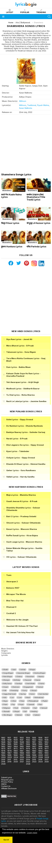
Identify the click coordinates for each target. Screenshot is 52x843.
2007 (34, 757)
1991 (34, 753)
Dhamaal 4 (11, 607)
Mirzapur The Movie (16, 594)
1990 (28, 753)
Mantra (41, 676)
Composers (6, 653)
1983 (34, 751)
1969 (47, 746)
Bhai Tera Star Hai (14, 600)
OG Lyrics (21, 557)
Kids (5, 697)
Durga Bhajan (8, 673)
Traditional (31, 105)
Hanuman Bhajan (24, 673)
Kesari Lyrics (21, 529)
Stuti (28, 715)
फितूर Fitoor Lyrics (10, 223)
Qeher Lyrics (21, 470)
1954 (3, 744)
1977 (47, 748)
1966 (28, 746)
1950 (28, 742)
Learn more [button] (32, 833)
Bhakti (6, 670)
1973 (22, 748)
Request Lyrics (7, 780)
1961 (46, 744)
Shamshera (6, 190)
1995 (9, 755)
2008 (40, 757)
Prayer (21, 704)
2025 (47, 762)
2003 (9, 757)
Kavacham (30, 676)
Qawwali (31, 704)
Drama (42, 683)
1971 (9, 748)
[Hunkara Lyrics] (13, 237)
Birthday (17, 680)
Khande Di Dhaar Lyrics (25, 464)
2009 (47, 757)
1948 (16, 742)
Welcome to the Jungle (17, 619)
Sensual (44, 708)
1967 (34, 746)
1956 (16, 744)
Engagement (28, 687)
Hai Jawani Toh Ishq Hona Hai (20, 632)
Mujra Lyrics (21, 495)
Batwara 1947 (12, 588)
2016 (40, 759)
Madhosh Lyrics (23, 388)
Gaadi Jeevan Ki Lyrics (21, 501)
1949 (22, 742)
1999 (34, 755)
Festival (40, 687)
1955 (9, 744)
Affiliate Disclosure (9, 788)
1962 (3, 746)
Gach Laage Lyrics (24, 542)
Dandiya (19, 683)
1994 (3, 755)
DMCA (3, 784)
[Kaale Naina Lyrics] (13, 185)
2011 (9, 759)
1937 (46, 738)
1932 (15, 738)
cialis (12, 724)
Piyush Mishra (43, 105)
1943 (34, 740)
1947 (9, 742)
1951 (34, 742)
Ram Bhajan (8, 676)
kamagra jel (44, 724)
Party (22, 701)
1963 (9, 746)
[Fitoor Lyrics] (13, 213)
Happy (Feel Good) (10, 694)
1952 (40, 742)
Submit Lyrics (6, 777)
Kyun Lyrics (17, 451)
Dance (38, 680)
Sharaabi (7, 711)
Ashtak (23, 670)
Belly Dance (7, 683)
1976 (40, 748)
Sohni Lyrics (19, 419)
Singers (4, 651)
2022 (28, 762)
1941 (21, 740)
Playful (45, 701)
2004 (16, 757)
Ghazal (34, 690)
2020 (16, 762)
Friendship (14, 690)
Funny (25, 690)
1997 (22, 755)
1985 (46, 751)
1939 (9, 740)
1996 (16, 755)
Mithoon (22, 101)
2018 (3, 762)
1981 (21, 751)
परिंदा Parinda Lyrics (36, 246)
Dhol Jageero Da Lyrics (25, 445)
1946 (3, 742)
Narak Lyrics (17, 438)
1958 (28, 744)
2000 (40, 755)
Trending (41, 12)
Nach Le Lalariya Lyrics (26, 401)
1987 (9, 753)
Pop (13, 704)
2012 (15, 759)
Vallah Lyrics (20, 477)
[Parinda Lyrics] (39, 237)
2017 (46, 759)
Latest (9, 12)
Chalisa (19, 676)
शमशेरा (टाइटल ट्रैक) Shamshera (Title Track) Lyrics (36, 197)
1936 (40, 738)
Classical (28, 680)
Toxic (8, 575)
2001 (46, 755)
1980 (16, 751)
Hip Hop (23, 694)
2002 (3, 757)
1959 (34, 744)
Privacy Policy (7, 782)
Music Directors (7, 649)
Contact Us (5, 786)
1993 (46, 753)
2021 (22, 762)
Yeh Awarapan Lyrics (22, 382)
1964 (16, 746)
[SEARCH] (49, 16)
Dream (6, 687)
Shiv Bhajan (8, 715)
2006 (28, 757)
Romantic (26, 708)
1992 (40, 753)
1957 (22, 744)
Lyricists (4, 655)
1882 (3, 738)
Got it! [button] (6, 840)
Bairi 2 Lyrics (21, 516)
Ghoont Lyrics (23, 523)
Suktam (37, 715)
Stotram (19, 715)
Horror (32, 694)
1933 (22, 738)
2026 (3, 764)
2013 (22, 759)
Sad (35, 708)
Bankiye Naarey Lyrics (25, 432)
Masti (28, 697)
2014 (28, 759)
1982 (28, 751)
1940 (16, 740)
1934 (28, 738)
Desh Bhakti (31, 683)
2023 (34, 762)
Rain (40, 704)
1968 (40, 746)
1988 (16, 753)
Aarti (14, 670)
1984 (40, 751)
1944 (40, 740)
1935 (34, 738)
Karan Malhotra (25, 108)
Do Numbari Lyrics (24, 426)
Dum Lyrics (18, 367)
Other (14, 701)
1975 (34, 748)
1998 (28, 755)
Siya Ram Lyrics (19, 339)
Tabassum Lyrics (21, 352)
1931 (9, 738)
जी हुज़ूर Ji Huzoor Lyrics (38, 223)
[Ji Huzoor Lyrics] (39, 213)
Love (20, 697)
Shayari (16, 711)
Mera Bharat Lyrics (20, 345)
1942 (28, 740)
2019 (9, 762)
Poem (5, 704)
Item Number (43, 694)
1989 (22, 753)
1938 (3, 740)
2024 (40, 762)
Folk (5, 690)
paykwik (35, 724)
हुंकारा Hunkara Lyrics (11, 246)
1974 (28, 748)
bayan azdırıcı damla (23, 724)
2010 (3, 759)
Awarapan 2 (12, 581)
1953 (46, 742)
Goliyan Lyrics (20, 457)
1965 (22, 746)
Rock (16, 708)
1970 (3, 748)
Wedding (34, 711)
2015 (34, 759)
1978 (3, 751)
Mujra (5, 701)
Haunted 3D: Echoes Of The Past (22, 626)
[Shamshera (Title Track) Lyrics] (39, 185)
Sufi (25, 711)
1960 (40, 744)
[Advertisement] (26, 144)
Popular (24, 12)
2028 (28, 764)
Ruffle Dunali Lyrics (22, 535)
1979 (9, 751)
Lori (12, 697)
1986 (3, 753)
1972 (16, 748)
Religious (7, 708)
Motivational (39, 697)
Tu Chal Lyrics (20, 395)
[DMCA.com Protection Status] (9, 797)
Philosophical (33, 701)
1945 (46, 740)
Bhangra (6, 680)
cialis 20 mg (5, 724)
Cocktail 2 (11, 613)
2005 (22, 757)
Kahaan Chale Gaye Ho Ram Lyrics (23, 374)
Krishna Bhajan (39, 673)
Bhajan (32, 670)
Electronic (16, 687)
